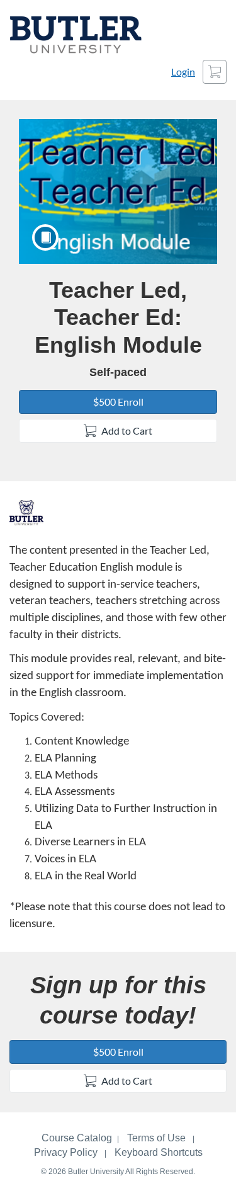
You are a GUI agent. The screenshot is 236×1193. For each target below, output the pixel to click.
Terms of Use (156, 1138)
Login (183, 71)
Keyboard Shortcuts (159, 1152)
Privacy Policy (66, 1152)
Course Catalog (77, 1138)
